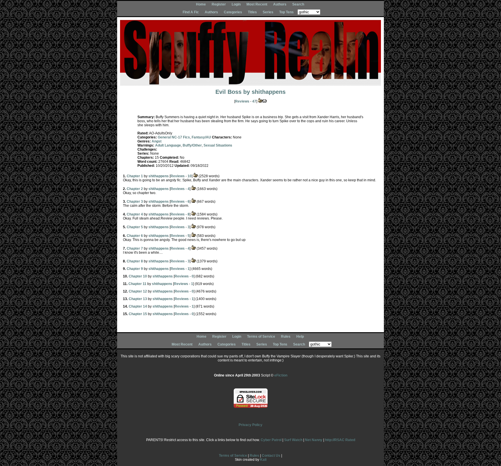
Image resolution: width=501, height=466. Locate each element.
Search (298, 4)
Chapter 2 (135, 189)
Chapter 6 (135, 236)
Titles (252, 12)
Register (219, 4)
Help (300, 337)
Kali (263, 460)
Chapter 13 (138, 299)
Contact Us (271, 456)
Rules (286, 337)
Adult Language (168, 145)
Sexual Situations (218, 145)
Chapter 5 (135, 227)
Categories (233, 12)
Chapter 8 (135, 261)
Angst (156, 141)
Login (236, 4)
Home (201, 4)
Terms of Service (261, 337)
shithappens (269, 92)
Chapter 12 (138, 291)
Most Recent (256, 4)
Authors (279, 4)
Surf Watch (293, 440)
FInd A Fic (191, 12)
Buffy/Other (192, 145)
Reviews (242, 101)
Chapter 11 (137, 284)
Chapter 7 (135, 248)
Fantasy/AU (201, 137)
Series (268, 12)
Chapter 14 (138, 306)
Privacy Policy (250, 425)
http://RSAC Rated (340, 440)
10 (190, 176)
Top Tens (286, 12)
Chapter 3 (135, 202)
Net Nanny (313, 440)
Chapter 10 (138, 276)
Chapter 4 (135, 214)
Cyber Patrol (271, 440)
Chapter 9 (135, 269)
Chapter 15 (138, 314)
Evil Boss (228, 92)
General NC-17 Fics (174, 137)
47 (254, 101)
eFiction (280, 375)
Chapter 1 (135, 176)
